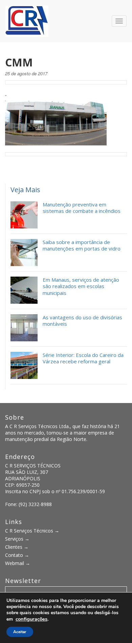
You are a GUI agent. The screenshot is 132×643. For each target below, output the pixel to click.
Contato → (17, 555)
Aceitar (19, 632)
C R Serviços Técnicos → (32, 530)
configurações (31, 619)
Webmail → (17, 563)
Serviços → (17, 539)
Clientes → (16, 547)
